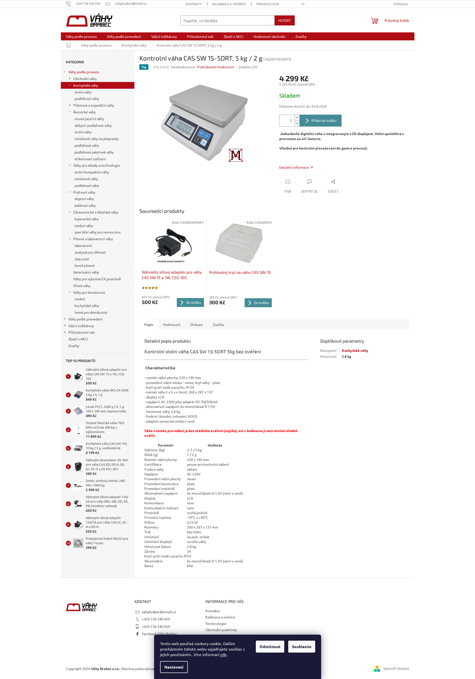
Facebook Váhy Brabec (159, 633)
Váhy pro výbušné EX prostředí (97, 279)
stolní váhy (83, 92)
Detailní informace (294, 167)
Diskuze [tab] (196, 324)
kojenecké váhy (87, 219)
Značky (73, 345)
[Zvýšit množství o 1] (296, 118)
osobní (80, 299)
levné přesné (85, 265)
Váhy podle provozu (83, 72)
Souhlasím (301, 646)
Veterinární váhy (86, 272)
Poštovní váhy (84, 192)
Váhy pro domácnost (89, 292)
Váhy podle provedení (85, 319)
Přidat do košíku (323, 120)
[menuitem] (81, 36)
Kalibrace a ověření (229, 4)
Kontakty (194, 4)
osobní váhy (84, 225)
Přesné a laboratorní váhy (93, 238)
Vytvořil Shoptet (396, 668)
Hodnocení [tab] (171, 324)
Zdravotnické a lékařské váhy (95, 212)
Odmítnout (270, 646)
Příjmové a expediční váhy (93, 105)
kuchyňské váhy (87, 305)
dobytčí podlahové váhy (93, 125)
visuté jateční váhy (89, 118)
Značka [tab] (218, 324)
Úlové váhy (82, 285)
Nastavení (174, 667)
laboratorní (83, 245)
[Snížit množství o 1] (296, 123)
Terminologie (267, 4)
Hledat (285, 20)
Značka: (248, 67)
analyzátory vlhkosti (90, 252)
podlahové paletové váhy (94, 152)
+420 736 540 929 (156, 619)
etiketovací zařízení (90, 158)
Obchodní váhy (85, 78)
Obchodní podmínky (221, 629)
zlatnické (82, 259)
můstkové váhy (86, 178)
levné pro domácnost (91, 312)
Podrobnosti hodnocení (215, 67)
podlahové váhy (87, 98)
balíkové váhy (85, 205)
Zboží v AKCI (78, 339)
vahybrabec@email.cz (159, 611)
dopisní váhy (84, 198)
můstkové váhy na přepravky (97, 138)
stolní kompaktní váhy (92, 172)
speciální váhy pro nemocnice (98, 232)
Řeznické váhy (84, 112)
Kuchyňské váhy (85, 85)
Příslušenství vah (81, 332)
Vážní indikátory (81, 325)
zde (223, 654)
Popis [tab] (148, 324)
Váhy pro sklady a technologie (96, 165)
